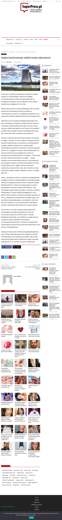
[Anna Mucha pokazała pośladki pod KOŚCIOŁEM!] (21, 313)
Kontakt (23, 1)
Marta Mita (9, 62)
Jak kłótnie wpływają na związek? (55, 112)
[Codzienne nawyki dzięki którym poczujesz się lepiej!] (7, 298)
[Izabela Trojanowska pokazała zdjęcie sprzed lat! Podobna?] (21, 412)
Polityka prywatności (37, 1)
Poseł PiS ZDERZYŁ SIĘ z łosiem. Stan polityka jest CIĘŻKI (54, 213)
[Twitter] (59, 1)
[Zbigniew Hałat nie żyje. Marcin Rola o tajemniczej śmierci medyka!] (45, 176)
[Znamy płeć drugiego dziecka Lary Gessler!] (45, 195)
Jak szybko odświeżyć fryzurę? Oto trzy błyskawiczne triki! (33, 404)
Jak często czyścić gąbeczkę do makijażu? (54, 135)
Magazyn (45, 1)
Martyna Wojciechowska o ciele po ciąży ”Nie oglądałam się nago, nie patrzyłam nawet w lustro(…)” (20, 353)
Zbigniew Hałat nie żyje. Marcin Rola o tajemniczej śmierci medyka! (54, 177)
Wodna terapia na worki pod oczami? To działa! (54, 128)
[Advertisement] (31, 25)
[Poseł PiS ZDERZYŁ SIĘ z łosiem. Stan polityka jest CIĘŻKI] (45, 213)
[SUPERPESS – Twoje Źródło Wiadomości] (31, 8)
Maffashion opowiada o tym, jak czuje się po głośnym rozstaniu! (20, 436)
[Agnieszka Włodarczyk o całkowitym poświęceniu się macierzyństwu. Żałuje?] (34, 446)
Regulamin (28, 1)
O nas (19, 1)
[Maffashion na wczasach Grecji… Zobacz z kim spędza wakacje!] (21, 380)
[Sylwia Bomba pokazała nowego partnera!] (7, 397)
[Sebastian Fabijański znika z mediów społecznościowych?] (7, 446)
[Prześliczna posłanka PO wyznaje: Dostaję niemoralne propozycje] (45, 167)
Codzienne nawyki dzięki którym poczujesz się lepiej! (7, 305)
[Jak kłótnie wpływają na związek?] (7, 329)
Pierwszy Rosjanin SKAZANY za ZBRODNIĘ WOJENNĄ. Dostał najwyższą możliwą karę (54, 204)
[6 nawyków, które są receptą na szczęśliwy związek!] (7, 313)
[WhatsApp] (14, 257)
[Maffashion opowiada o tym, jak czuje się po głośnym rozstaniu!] (21, 429)
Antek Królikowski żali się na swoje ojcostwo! (54, 153)
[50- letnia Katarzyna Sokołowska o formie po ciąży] (21, 446)
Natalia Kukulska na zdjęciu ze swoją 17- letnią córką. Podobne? (6, 419)
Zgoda (31, 517)
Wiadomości (9, 39)
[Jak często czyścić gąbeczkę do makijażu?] (7, 344)
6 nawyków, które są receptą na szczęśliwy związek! (6, 321)
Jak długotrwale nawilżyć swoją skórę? (53, 83)
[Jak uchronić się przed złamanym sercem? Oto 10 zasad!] (21, 329)
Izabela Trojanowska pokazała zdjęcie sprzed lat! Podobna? (20, 419)
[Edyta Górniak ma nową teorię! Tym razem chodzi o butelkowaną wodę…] (34, 412)
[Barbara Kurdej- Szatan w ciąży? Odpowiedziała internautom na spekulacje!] (34, 429)
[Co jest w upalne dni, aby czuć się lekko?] (21, 298)
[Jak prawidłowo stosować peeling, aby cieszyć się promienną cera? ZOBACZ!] (21, 363)
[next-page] (5, 460)
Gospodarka (9, 43)
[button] (58, 39)
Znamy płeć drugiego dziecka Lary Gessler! (54, 195)
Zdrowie (25, 39)
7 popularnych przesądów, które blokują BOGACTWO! (6, 370)
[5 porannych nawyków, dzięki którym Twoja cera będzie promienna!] (21, 397)
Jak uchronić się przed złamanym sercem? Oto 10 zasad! (20, 336)
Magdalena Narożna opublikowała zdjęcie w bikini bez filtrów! (34, 370)
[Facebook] (54, 1)
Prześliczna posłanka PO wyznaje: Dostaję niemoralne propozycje (53, 167)
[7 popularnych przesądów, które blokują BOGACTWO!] (7, 363)
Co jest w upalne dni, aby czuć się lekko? (54, 77)
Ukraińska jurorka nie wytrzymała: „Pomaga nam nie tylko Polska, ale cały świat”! (55, 186)
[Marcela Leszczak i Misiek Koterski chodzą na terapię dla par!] (34, 313)
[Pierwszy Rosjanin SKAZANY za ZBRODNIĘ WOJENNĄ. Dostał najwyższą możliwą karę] (45, 202)
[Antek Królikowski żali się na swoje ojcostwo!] (34, 344)
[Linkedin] (56, 1)
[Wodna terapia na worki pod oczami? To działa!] (34, 329)
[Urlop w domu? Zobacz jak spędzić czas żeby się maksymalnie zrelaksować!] (7, 429)
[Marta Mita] (2, 62)
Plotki (40, 39)
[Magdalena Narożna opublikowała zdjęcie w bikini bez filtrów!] (34, 363)
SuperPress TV (18, 43)
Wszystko (36, 509)
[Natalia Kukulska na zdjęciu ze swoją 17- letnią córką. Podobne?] (7, 412)
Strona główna (4, 52)
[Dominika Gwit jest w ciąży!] (34, 380)
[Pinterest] (10, 257)
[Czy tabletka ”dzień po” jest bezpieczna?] (7, 380)
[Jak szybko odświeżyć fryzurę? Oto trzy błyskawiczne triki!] (34, 397)
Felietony (18, 39)
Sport (36, 39)
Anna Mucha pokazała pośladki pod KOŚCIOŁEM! (20, 321)
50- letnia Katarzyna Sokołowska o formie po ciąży (21, 453)
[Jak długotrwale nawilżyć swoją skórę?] (34, 298)
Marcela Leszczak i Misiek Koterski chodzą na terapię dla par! (34, 321)
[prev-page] (2, 460)
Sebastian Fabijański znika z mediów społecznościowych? (6, 453)
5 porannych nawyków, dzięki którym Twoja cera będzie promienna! (20, 404)
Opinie (31, 39)
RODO (36, 507)
